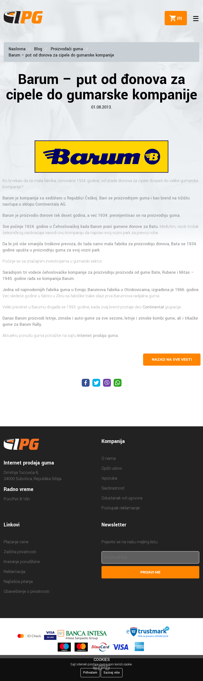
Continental (153, 307)
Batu (153, 226)
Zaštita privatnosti (20, 552)
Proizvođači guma (67, 49)
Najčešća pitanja (18, 581)
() (178, 18)
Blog (38, 49)
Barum (8, 198)
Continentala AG (50, 204)
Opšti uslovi (112, 468)
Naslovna (17, 49)
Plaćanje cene (16, 542)
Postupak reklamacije (121, 508)
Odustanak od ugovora (122, 498)
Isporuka (109, 478)
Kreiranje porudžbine (22, 562)
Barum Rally (30, 324)
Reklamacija (14, 571)
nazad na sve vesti (172, 359)
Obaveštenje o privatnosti (26, 591)
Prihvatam (90, 672)
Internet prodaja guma (97, 335)
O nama (109, 458)
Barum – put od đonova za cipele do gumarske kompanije (61, 55)
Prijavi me (150, 572)
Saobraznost (113, 488)
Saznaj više (111, 672)
